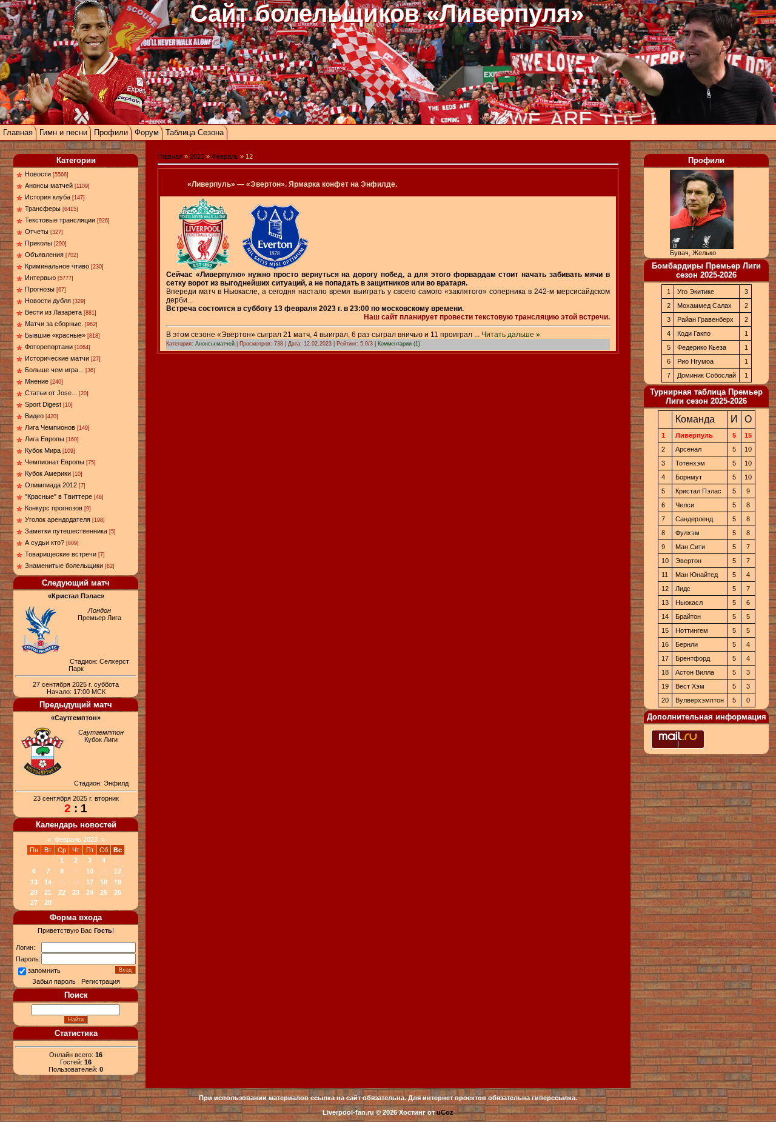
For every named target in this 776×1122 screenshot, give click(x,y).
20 (34, 892)
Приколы (38, 243)
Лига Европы (44, 438)
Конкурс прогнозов (53, 508)
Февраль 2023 (76, 839)
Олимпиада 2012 (51, 485)
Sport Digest (43, 404)
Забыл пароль (54, 981)
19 (117, 882)
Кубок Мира (43, 450)
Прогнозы (40, 289)
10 (89, 871)
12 (117, 871)
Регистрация (100, 981)
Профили (111, 132)
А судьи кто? (44, 542)
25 (103, 892)
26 (117, 892)
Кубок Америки (48, 473)
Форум (147, 132)
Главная (18, 132)
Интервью (40, 277)
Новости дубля (48, 300)
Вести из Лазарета (53, 312)
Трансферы (43, 208)
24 (89, 892)
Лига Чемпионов (50, 427)
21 (48, 892)
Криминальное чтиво (57, 266)
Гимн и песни (63, 132)
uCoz (444, 1112)
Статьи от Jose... (51, 392)
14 (48, 882)
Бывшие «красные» (55, 335)
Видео (34, 415)
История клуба (47, 197)
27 (34, 902)
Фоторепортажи (49, 346)
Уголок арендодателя (57, 519)
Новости (38, 174)
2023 (197, 156)
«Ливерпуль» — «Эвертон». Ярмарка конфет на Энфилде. (292, 184)
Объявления (44, 254)
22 (61, 892)
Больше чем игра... (54, 369)
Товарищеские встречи (60, 554)
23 (75, 892)
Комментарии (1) (399, 344)
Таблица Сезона (195, 132)
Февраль (225, 156)
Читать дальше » (510, 334)
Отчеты (36, 231)
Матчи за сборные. (54, 323)
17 (89, 882)
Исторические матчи (57, 358)
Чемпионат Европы (54, 462)
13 (34, 882)
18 (103, 882)
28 (48, 902)
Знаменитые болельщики (64, 565)
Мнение (36, 381)
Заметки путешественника (66, 531)
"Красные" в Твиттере (58, 496)
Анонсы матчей (49, 185)
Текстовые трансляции (60, 220)
